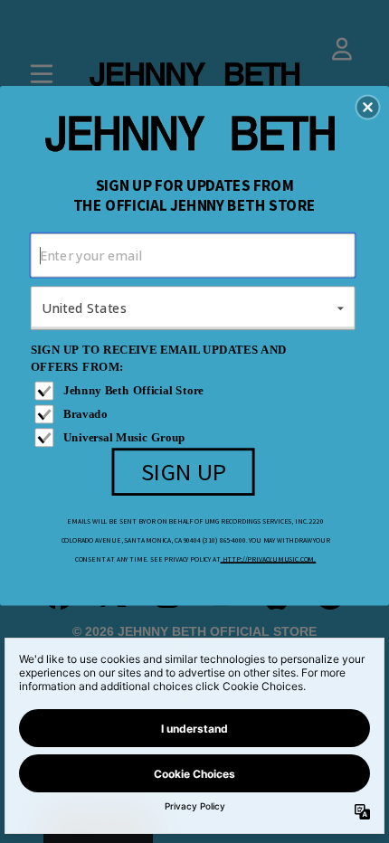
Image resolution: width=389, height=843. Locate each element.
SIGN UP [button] (184, 470)
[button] (368, 107)
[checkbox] (194, 391)
